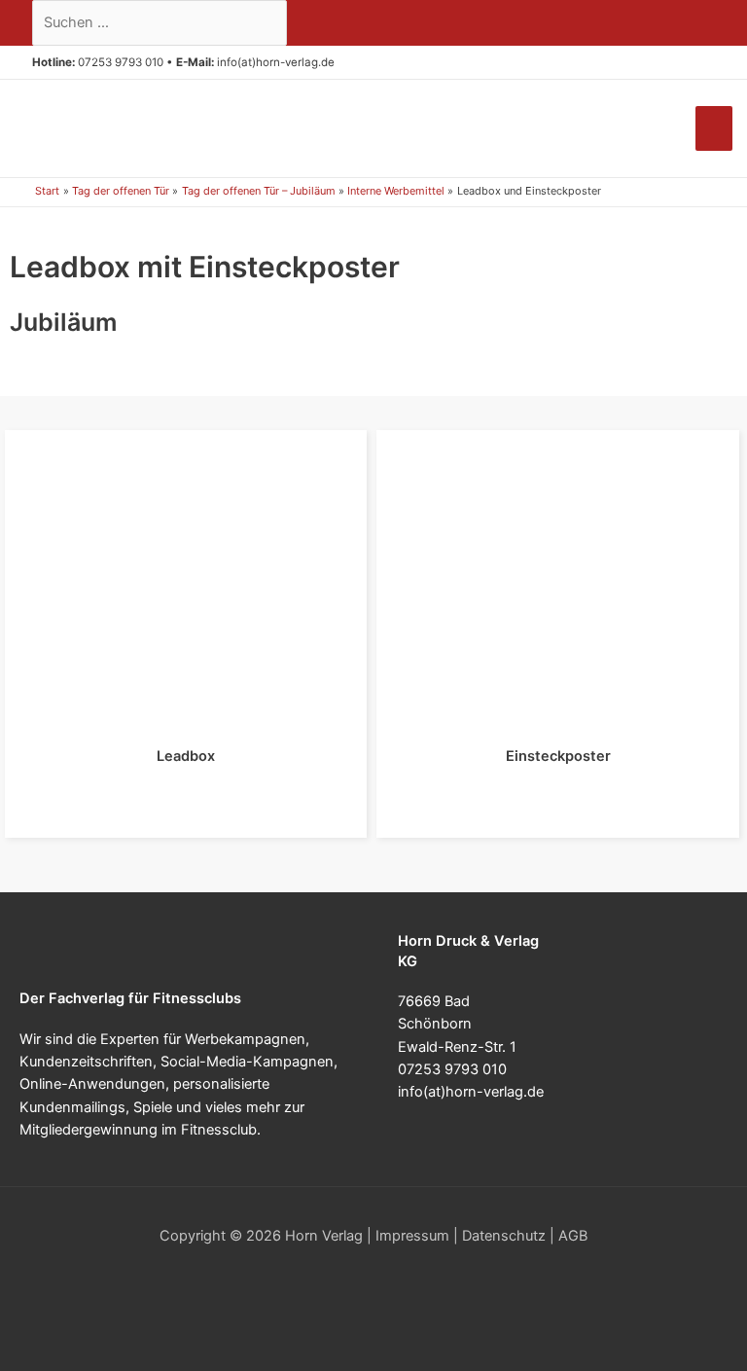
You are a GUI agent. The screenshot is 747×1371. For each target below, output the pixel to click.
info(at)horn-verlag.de (276, 62)
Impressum (412, 1236)
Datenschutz (504, 1236)
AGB (572, 1236)
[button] (342, 63)
